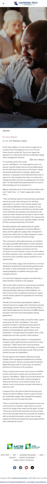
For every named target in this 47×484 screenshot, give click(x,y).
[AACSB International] (16, 451)
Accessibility (30, 482)
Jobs (41, 455)
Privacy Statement (40, 482)
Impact (24, 141)
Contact (12, 458)
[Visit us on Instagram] (20, 467)
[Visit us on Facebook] (15, 467)
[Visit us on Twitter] (32, 467)
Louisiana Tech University (19, 478)
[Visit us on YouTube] (26, 467)
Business (17, 141)
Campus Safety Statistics (24, 460)
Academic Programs (28, 455)
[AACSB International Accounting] (32, 451)
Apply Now (5, 455)
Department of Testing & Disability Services (13, 482)
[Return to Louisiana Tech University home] (25, 3)
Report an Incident (27, 458)
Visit (14, 455)
